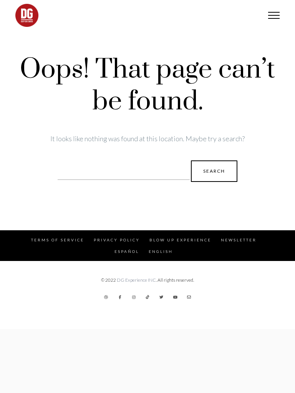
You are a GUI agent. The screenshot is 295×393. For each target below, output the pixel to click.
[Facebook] (120, 297)
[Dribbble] (106, 297)
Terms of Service (57, 240)
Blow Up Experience (180, 240)
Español (126, 251)
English (161, 251)
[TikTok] (147, 297)
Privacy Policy (117, 240)
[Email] (189, 297)
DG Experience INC (136, 280)
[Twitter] (161, 297)
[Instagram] (134, 297)
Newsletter (239, 240)
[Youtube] (175, 297)
